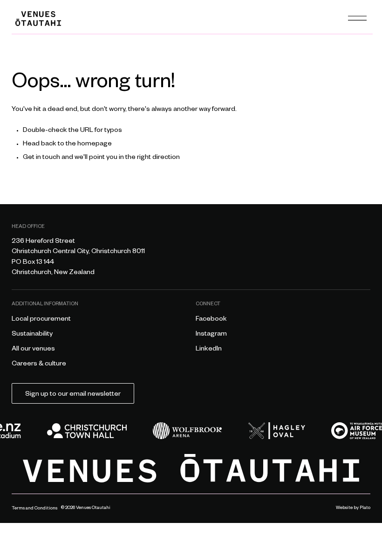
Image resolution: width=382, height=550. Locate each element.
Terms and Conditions (34, 508)
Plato (365, 508)
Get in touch (41, 158)
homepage (94, 144)
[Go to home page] (191, 468)
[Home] (38, 18)
